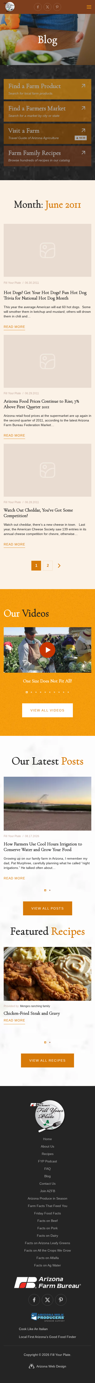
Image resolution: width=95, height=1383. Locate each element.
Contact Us (47, 1183)
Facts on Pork (47, 1228)
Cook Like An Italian (33, 1329)
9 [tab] (63, 692)
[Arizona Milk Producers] (47, 1317)
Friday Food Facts (47, 1213)
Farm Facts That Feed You (47, 1206)
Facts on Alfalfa (47, 1258)
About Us (47, 1146)
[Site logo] (47, 1116)
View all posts (47, 908)
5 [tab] (45, 692)
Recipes (47, 1154)
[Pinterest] (57, 7)
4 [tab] (40, 692)
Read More (14, 327)
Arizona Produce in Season (47, 1198)
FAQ (47, 1169)
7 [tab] (54, 692)
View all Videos (47, 710)
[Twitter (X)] (47, 7)
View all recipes (47, 1060)
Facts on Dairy (47, 1235)
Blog (47, 1176)
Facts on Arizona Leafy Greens (47, 1243)
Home (47, 1139)
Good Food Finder (62, 1337)
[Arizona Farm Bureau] (47, 1282)
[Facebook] (38, 7)
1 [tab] (27, 692)
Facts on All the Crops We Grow (47, 1250)
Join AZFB (47, 1191)
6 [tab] (49, 692)
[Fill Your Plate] (9, 7)
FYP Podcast (47, 1161)
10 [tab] (68, 692)
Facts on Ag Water (47, 1265)
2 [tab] (31, 692)
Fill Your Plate (60, 1355)
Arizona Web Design (51, 1366)
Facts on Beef (47, 1221)
